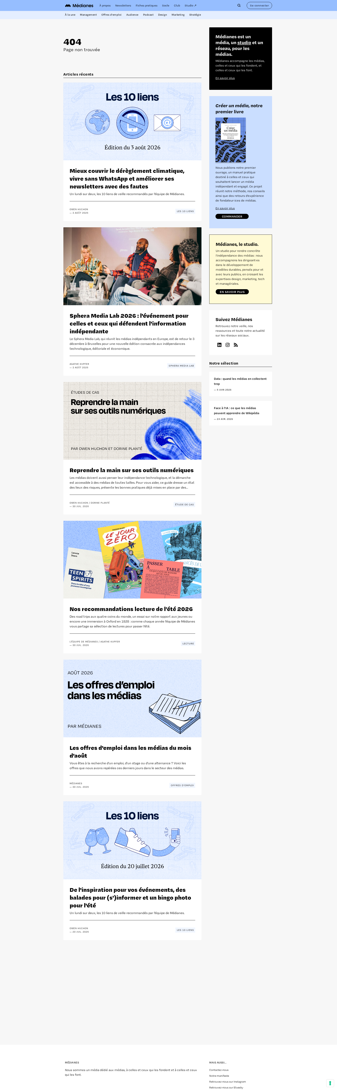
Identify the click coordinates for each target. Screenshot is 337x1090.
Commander (232, 216)
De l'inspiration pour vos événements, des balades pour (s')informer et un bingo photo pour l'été (130, 897)
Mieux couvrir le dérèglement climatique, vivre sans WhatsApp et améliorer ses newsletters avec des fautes (127, 178)
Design (162, 14)
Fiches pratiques (146, 5)
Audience (132, 14)
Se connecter (259, 5)
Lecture (188, 643)
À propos (105, 5)
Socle (165, 5)
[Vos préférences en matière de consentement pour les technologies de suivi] (330, 1083)
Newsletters (123, 5)
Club (177, 5)
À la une (70, 14)
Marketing (178, 14)
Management (88, 14)
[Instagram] (227, 345)
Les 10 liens (185, 211)
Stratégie (195, 14)
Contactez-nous (219, 1069)
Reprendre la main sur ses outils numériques (132, 470)
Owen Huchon (79, 209)
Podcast (148, 14)
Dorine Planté (100, 502)
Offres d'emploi (111, 14)
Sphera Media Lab (181, 365)
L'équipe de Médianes (84, 641)
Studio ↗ (191, 5)
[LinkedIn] (219, 345)
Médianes (76, 783)
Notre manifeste (219, 1075)
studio (244, 42)
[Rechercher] (240, 5)
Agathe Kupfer (79, 364)
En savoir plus (225, 78)
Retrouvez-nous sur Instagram (227, 1081)
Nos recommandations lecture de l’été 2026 (131, 609)
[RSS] (236, 345)
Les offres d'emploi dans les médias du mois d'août (130, 751)
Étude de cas (184, 504)
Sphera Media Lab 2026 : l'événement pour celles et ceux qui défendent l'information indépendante (129, 323)
